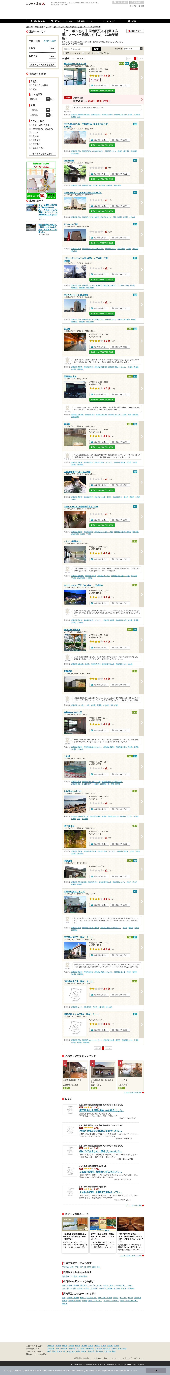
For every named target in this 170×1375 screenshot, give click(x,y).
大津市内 (107, 1351)
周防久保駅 (114, 705)
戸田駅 (130, 367)
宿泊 (63, 1285)
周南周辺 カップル (120, 114)
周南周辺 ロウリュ (126, 816)
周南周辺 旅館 (86, 185)
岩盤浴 (36, 136)
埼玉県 (58, 1346)
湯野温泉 (65, 1276)
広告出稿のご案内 (100, 1358)
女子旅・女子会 (83, 1288)
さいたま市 (70, 1351)
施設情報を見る (99, 85)
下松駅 (128, 249)
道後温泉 (98, 1348)
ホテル (99, 1285)
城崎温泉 (72, 1348)
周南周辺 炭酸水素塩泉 (79, 882)
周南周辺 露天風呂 (123, 319)
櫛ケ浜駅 (126, 151)
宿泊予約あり (105, 53)
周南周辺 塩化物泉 (77, 415)
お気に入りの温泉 (120, 2)
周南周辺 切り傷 (101, 415)
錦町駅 (79, 884)
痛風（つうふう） (95, 1301)
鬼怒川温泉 (122, 1348)
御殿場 (83, 1351)
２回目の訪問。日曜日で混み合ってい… (100, 1192)
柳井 (98, 1267)
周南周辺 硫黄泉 (76, 367)
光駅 (78, 117)
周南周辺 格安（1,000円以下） (112, 782)
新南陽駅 (134, 151)
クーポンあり (90, 53)
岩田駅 (130, 114)
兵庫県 (71, 1346)
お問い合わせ (139, 1358)
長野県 (103, 1346)
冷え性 (105, 1285)
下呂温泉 (80, 1348)
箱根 (57, 1348)
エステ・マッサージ (111, 1301)
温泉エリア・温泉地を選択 (42, 64)
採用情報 (141, 1364)
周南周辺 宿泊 (95, 114)
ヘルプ (129, 1358)
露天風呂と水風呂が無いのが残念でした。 (101, 1110)
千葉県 (64, 1346)
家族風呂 (37, 144)
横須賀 (59, 1351)
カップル (91, 1285)
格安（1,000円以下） (118, 1285)
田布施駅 (137, 114)
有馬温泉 (63, 1348)
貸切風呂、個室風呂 (98, 1288)
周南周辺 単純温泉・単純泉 (80, 114)
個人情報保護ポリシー (78, 1364)
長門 (81, 1267)
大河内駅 (132, 217)
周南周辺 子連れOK (102, 285)
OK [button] (156, 1371)
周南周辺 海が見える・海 (79, 816)
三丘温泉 (73, 1276)
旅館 (118, 1288)
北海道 (97, 1346)
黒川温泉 (106, 1348)
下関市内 (65, 1267)
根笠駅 (129, 882)
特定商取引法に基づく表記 (96, 1364)
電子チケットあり (73, 53)
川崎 (54, 1351)
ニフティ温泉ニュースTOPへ (131, 1256)
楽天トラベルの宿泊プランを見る (102, 90)
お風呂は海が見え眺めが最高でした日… (100, 1131)
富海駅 (136, 367)
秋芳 (89, 1267)
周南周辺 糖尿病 (119, 462)
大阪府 (90, 1346)
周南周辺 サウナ (113, 816)
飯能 (78, 1351)
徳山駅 (119, 151)
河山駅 (135, 882)
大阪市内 (90, 1351)
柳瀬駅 (73, 884)
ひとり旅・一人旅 (69, 1288)
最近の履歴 (136, 2)
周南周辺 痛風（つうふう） (117, 367)
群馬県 (77, 1346)
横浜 (49, 1351)
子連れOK (111, 1288)
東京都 (84, 1346)
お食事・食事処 (73, 1285)
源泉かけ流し (39, 148)
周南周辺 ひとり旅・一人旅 (119, 285)
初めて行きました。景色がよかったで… (100, 1151)
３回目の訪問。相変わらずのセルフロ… (100, 1171)
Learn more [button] (132, 1370)
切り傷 (123, 1288)
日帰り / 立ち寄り (40, 85)
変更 (52, 48)
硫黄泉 (64, 1301)
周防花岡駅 (75, 153)
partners (50, 1370)
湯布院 (114, 1348)
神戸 (114, 1351)
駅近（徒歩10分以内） (129, 1301)
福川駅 (73, 369)
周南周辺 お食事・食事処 (90, 217)
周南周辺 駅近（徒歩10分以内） (93, 151)
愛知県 (110, 1346)
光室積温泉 (82, 1276)
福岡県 (116, 1346)
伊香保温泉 (89, 1348)
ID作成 (141, 6)
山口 (72, 1267)
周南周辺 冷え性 (107, 114)
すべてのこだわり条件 (42, 154)
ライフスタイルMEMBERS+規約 (125, 1364)
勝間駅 (132, 497)
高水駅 (126, 497)
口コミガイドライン (117, 1358)
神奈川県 (50, 1346)
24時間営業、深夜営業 (43, 129)
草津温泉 (50, 1348)
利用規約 (110, 1364)
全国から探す (50, 41)
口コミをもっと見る (134, 1205)
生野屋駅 (135, 249)
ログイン (133, 6)
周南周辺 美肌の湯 (100, 367)
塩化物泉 (131, 1288)
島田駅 (73, 117)
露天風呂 (83, 1285)
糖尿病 (64, 1303)
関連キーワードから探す (36, 1354)
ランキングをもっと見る (133, 1092)
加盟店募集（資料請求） (82, 1358)
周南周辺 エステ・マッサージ (92, 1040)
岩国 (94, 1267)
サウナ (130, 1285)
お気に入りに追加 (121, 85)
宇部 (76, 1267)
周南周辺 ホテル (110, 151)
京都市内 (99, 1351)
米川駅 (138, 497)
